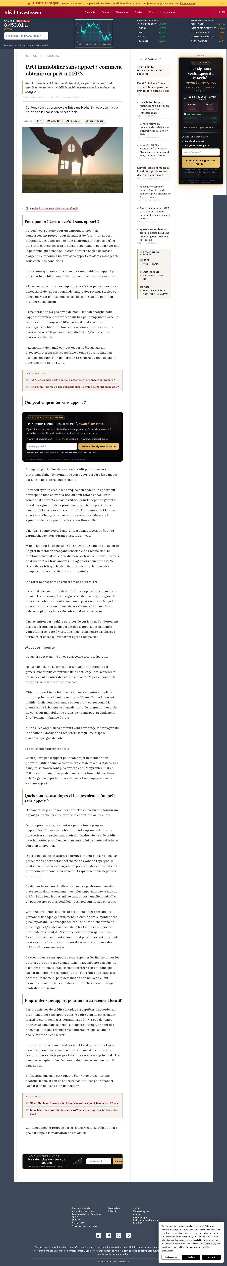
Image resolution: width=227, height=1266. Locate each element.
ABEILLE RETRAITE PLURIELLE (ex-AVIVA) (155, 292)
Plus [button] (151, 12)
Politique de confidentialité (145, 1220)
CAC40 (74, 1217)
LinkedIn (55, 121)
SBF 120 (75, 1220)
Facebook (75, 121)
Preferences (171, 1257)
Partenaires (52, 56)
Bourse (105, 12)
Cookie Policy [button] (210, 1244)
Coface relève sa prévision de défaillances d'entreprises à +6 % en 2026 (155, 129)
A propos (137, 1214)
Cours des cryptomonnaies (84, 1226)
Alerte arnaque (140, 1217)
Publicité (112, 1211)
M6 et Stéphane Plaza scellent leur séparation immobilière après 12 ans (153, 87)
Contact (137, 1208)
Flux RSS (137, 1223)
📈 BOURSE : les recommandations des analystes (149, 70)
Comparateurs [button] (167, 12)
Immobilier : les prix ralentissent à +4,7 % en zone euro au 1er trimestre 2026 (154, 107)
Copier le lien (97, 121)
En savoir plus (187, 3)
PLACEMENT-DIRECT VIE (154, 277)
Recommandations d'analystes (86, 1214)
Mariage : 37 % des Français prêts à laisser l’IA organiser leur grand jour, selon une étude (154, 150)
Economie (90, 12)
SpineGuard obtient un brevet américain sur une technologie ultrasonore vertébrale (154, 234)
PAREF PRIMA (150, 263)
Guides (138, 12)
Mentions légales (141, 1211)
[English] (223, 12)
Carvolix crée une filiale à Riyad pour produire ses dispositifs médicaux (153, 171)
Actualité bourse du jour (82, 1211)
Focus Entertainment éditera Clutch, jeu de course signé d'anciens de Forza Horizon (155, 192)
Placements (122, 12)
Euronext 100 (77, 1223)
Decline (191, 1257)
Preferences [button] (167, 1251)
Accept (211, 1257)
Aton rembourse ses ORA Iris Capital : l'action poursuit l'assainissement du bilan (155, 213)
